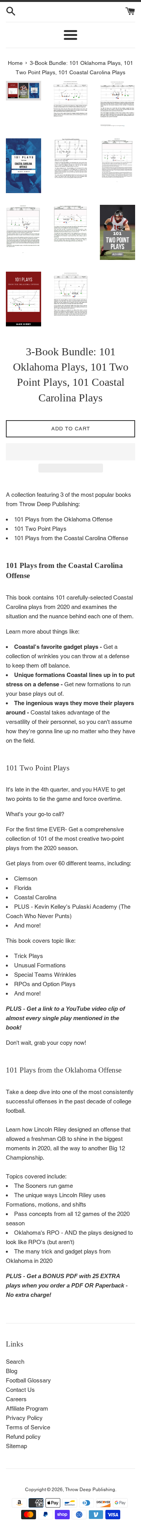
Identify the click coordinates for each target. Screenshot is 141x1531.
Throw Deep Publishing (90, 1489)
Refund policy (23, 1436)
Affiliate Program (27, 1408)
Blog (11, 1371)
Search (15, 1361)
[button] (70, 451)
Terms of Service (28, 1427)
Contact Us (20, 1389)
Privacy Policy (24, 1418)
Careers (16, 1399)
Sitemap (16, 1446)
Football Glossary (28, 1380)
